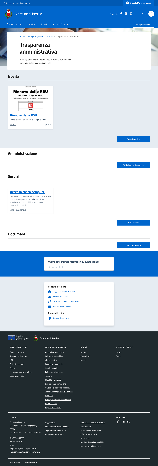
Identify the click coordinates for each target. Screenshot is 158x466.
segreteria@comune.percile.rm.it (23, 448)
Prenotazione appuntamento (57, 426)
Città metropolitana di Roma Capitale (17, 3)
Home (22, 36)
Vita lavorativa (18, 210)
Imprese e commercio (54, 364)
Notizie (83, 352)
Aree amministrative (18, 356)
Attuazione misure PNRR (90, 430)
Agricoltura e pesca (53, 407)
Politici (13, 368)
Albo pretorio (85, 426)
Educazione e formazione (55, 383)
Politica (50, 36)
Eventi (118, 356)
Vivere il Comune (60, 24)
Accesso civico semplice (27, 191)
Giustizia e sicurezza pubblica (57, 387)
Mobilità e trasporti (53, 379)
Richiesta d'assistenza (54, 434)
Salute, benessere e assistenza (58, 399)
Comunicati (85, 356)
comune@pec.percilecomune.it (27, 451)
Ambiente (49, 395)
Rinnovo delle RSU (23, 115)
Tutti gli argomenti (35, 36)
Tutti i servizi (133, 222)
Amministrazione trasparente (92, 422)
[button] (151, 14)
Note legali (84, 438)
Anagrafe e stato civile (54, 352)
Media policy (15, 462)
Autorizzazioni (51, 403)
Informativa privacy (88, 434)
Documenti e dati (17, 375)
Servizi (44, 24)
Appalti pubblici (51, 368)
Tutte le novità (133, 139)
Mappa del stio (31, 462)
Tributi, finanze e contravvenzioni (59, 391)
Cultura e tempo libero (54, 356)
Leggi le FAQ (50, 422)
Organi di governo (17, 352)
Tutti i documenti (133, 245)
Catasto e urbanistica (54, 371)
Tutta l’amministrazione (133, 164)
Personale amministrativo (20, 371)
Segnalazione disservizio (55, 430)
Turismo (48, 375)
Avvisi (13, 124)
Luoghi (118, 352)
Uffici (12, 360)
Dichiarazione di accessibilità (92, 442)
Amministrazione (15, 24)
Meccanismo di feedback (90, 446)
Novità (32, 24)
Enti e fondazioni (17, 364)
